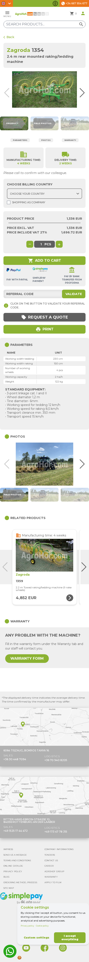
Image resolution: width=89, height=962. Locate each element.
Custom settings (36, 937)
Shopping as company (28, 202)
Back (8, 37)
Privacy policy (27, 926)
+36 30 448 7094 (14, 759)
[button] (84, 92)
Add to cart (44, 260)
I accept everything (69, 937)
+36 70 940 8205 (55, 760)
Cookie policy (42, 926)
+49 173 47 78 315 (55, 831)
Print (45, 329)
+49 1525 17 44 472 (15, 830)
